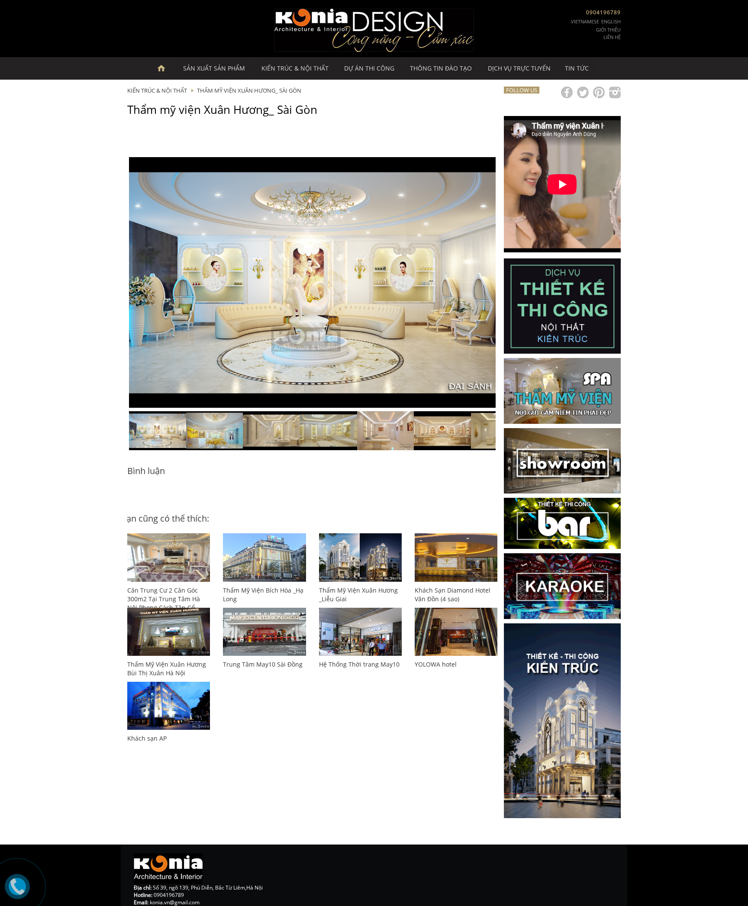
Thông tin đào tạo (441, 68)
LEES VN (165, 68)
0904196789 (603, 12)
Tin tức (577, 68)
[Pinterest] (599, 92)
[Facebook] (567, 92)
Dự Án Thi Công (369, 68)
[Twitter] (583, 92)
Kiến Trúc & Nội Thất (295, 68)
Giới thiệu (608, 29)
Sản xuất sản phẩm (214, 68)
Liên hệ (612, 37)
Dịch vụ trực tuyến (519, 68)
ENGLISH (611, 21)
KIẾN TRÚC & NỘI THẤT (157, 90)
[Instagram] (615, 92)
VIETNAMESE (585, 21)
